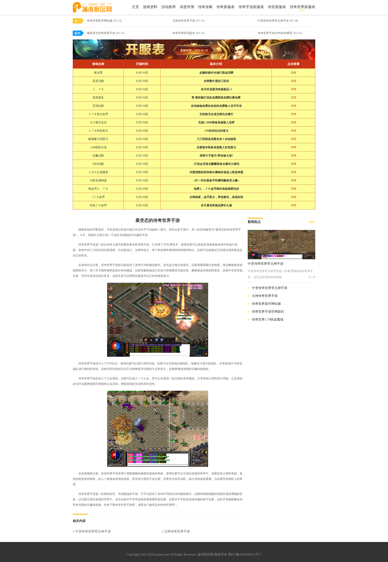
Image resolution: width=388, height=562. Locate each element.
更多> (312, 221)
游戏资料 (150, 7)
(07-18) (294, 20)
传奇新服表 (225, 7)
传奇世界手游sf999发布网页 (280, 33)
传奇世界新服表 (302, 7)
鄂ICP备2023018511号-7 (244, 554)
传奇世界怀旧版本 (188, 33)
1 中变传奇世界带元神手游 (92, 531)
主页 (135, 7)
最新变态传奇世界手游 (106, 33)
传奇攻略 (205, 7)
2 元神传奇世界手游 (176, 531)
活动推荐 (168, 7)
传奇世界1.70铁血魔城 (267, 319)
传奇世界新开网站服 (104, 20)
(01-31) (120, 33)
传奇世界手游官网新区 (268, 311)
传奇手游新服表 (251, 7)
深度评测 (187, 7)
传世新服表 (277, 7)
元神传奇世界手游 (188, 20)
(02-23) (297, 33)
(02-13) (200, 33)
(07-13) (117, 20)
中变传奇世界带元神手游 (278, 20)
